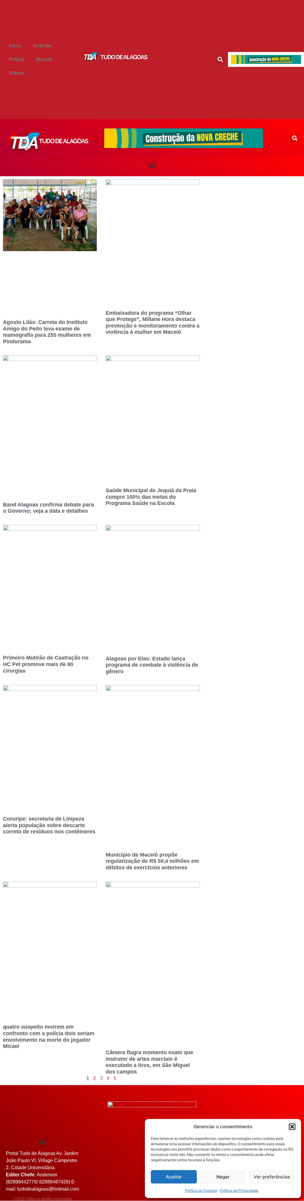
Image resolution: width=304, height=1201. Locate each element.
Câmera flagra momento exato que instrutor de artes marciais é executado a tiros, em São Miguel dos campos (149, 1062)
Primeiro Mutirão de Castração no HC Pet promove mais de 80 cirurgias (45, 664)
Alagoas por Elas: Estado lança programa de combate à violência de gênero (152, 665)
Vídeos (17, 72)
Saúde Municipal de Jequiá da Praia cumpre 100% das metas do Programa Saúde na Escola (151, 496)
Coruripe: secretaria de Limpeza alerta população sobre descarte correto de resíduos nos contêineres (49, 825)
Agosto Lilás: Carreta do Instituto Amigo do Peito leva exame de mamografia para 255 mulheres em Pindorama (47, 331)
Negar (222, 1177)
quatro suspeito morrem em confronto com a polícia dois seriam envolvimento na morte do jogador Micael (48, 1036)
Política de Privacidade (239, 1190)
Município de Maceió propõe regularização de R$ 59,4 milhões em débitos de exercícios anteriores (152, 861)
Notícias (42, 45)
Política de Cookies (201, 1190)
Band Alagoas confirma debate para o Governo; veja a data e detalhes (48, 508)
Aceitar (174, 1177)
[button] (292, 1127)
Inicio (15, 45)
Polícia (16, 59)
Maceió (44, 59)
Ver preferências (272, 1177)
